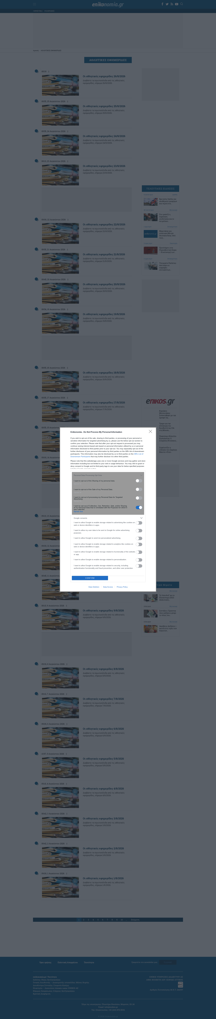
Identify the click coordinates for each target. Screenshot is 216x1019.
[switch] (139, 480)
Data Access (108, 587)
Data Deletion (93, 587)
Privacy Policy (122, 587)
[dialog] (108, 509)
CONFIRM (90, 578)
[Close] (151, 432)
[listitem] (108, 475)
